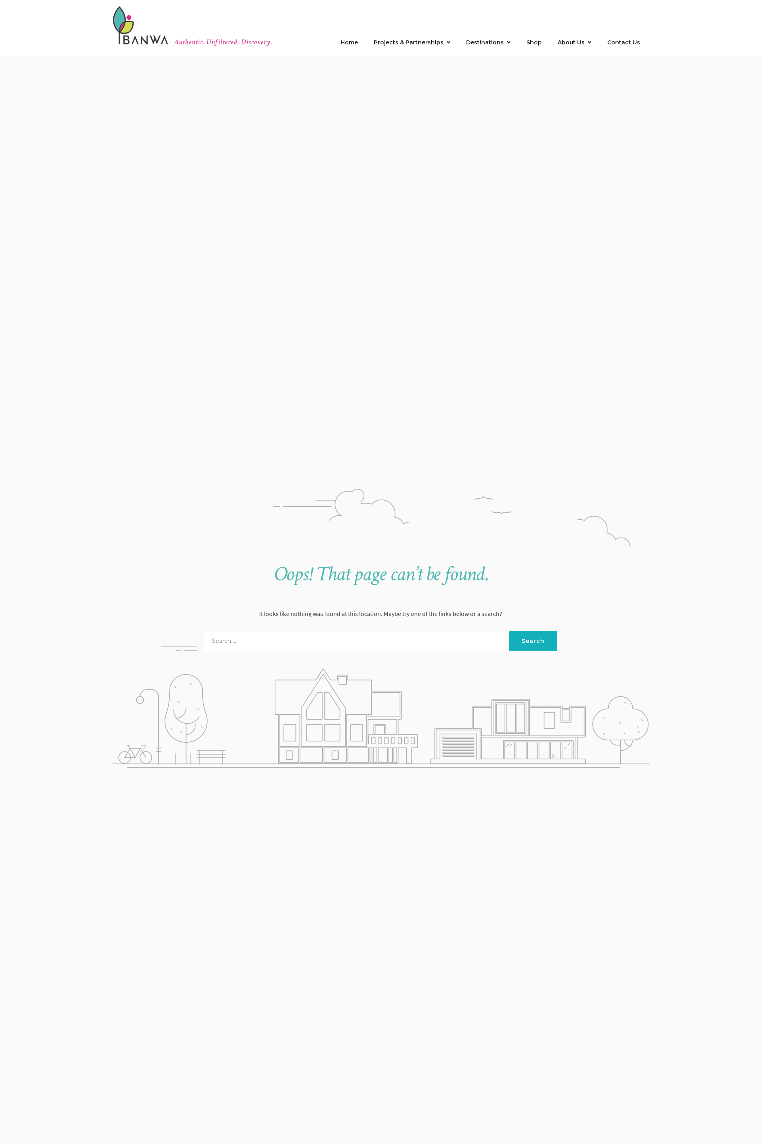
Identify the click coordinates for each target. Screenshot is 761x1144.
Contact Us (623, 42)
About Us (571, 42)
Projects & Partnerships (409, 42)
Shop (534, 42)
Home (349, 42)
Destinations (485, 42)
